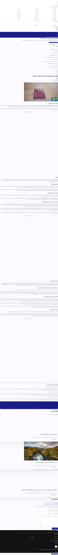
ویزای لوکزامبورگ (35, 18)
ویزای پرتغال (54, 15)
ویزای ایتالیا (19, 9)
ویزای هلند (37, 10)
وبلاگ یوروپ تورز (31, 538)
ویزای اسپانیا (19, 10)
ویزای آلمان (54, 9)
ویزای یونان (54, 10)
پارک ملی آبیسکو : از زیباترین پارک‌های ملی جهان (46, 462)
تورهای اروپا (56, 21)
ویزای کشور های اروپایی (54, 6)
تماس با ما (56, 26)
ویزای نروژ (36, 15)
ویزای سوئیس (54, 12)
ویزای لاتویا (19, 18)
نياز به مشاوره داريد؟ (53, 42)
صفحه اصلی (56, 5)
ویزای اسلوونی (54, 20)
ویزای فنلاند (19, 15)
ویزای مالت (36, 20)
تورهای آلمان (36, 25)
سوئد (57, 34)
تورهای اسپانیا (54, 25)
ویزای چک (37, 12)
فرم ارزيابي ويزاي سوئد (53, 44)
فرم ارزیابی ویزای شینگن (54, 540)
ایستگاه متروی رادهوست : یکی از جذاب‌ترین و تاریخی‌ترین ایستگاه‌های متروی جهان (39, 489)
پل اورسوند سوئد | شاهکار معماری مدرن (48, 434)
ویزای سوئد (50, 105)
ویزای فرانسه (36, 9)
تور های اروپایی (56, 538)
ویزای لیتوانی (54, 18)
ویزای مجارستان (18, 12)
